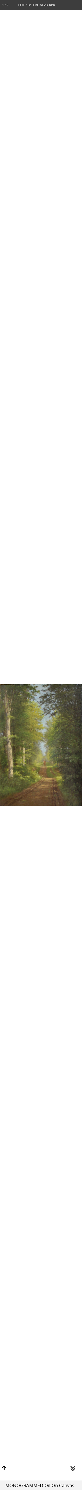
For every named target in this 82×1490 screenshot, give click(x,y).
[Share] (67, 5)
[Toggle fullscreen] (57, 5)
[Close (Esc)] (77, 5)
